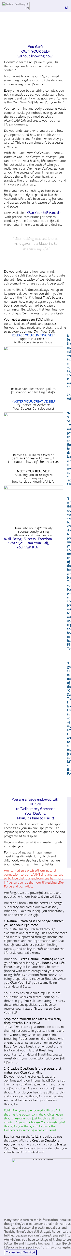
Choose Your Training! (20, 1252)
